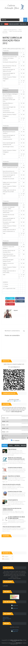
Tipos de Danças (12, 449)
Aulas (4, 24)
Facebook (21, 298)
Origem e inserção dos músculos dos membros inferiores (12, 509)
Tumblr (21, 301)
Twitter (11, 298)
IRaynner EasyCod (7, 618)
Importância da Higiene (14, 476)
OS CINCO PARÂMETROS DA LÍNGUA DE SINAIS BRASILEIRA (16, 517)
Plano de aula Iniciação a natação (11, 484)
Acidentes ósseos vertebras (15, 467)
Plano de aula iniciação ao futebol (11, 526)
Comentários (6, 559)
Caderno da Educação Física (16, 640)
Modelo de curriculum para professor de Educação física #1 (16, 458)
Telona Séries (6, 617)
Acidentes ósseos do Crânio (15, 491)
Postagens (5, 556)
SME (4, 620)
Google (11, 301)
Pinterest (11, 304)
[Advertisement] (15, 13)
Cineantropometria (13, 500)
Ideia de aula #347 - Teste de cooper (16, 24)
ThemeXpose (19, 643)
